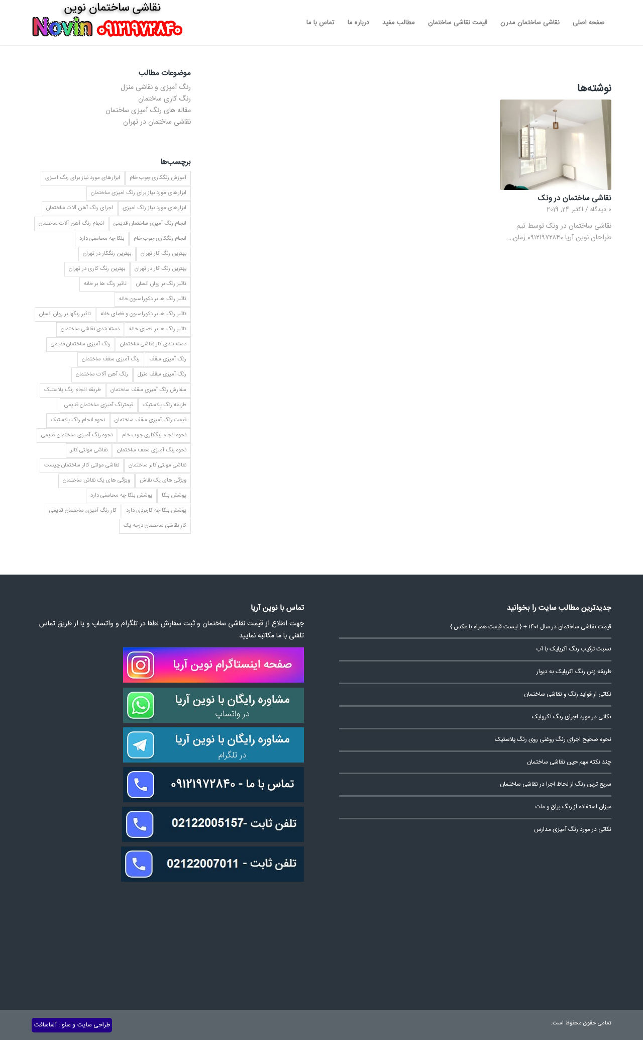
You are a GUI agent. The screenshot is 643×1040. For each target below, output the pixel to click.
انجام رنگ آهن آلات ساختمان (71, 223)
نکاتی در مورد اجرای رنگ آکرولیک (571, 717)
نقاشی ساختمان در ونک (574, 198)
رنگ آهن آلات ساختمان (102, 374)
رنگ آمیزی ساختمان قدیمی (81, 344)
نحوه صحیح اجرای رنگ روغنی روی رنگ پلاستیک (553, 739)
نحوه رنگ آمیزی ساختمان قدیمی (77, 435)
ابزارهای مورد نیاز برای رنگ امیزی (82, 177)
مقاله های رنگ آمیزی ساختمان (148, 111)
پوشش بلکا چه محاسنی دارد (121, 495)
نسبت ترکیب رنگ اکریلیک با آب (573, 649)
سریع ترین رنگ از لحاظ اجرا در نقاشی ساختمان (555, 784)
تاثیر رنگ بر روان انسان (161, 284)
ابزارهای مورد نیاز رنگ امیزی (154, 208)
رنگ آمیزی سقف (167, 359)
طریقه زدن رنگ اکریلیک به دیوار (574, 672)
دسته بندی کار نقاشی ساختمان (153, 344)
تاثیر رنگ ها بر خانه (105, 284)
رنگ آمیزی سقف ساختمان (111, 359)
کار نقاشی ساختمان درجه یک (155, 525)
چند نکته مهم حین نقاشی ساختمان (569, 762)
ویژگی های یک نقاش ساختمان (96, 480)
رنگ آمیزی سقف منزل (162, 374)
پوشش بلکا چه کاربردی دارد (156, 510)
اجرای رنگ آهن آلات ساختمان (79, 208)
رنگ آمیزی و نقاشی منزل (156, 87)
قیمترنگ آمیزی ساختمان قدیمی (98, 405)
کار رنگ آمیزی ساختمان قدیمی (83, 510)
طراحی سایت (93, 1025)
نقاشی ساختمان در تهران (157, 122)
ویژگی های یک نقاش (163, 480)
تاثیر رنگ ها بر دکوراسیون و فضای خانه (143, 314)
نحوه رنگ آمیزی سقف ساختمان (151, 450)
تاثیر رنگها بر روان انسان (65, 314)
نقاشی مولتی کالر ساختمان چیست (81, 465)
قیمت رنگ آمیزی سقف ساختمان (150, 420)
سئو (66, 1025)
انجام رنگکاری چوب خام (160, 238)
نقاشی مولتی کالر (89, 450)
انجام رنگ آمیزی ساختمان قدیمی (150, 223)
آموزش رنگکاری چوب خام (158, 177)
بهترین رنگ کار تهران (163, 253)
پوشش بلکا (174, 495)
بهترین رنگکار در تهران (107, 253)
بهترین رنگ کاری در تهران (97, 268)
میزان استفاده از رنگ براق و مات (573, 807)
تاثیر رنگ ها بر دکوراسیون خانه (152, 299)
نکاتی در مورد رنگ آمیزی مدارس (572, 829)
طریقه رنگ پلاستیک (164, 405)
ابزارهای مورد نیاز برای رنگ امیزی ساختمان (138, 193)
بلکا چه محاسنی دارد (101, 238)
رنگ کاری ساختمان (164, 99)
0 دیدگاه (600, 210)
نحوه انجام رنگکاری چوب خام (154, 435)
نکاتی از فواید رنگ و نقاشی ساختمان (567, 694)
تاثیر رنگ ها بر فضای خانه (157, 329)
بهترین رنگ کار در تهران (160, 268)
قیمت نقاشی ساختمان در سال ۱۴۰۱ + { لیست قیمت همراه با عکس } (530, 627)
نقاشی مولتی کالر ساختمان (157, 465)
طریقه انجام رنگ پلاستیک (72, 390)
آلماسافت (45, 1025)
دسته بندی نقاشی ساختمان (90, 329)
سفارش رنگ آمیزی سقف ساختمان (148, 390)
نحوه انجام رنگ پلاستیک (78, 420)
